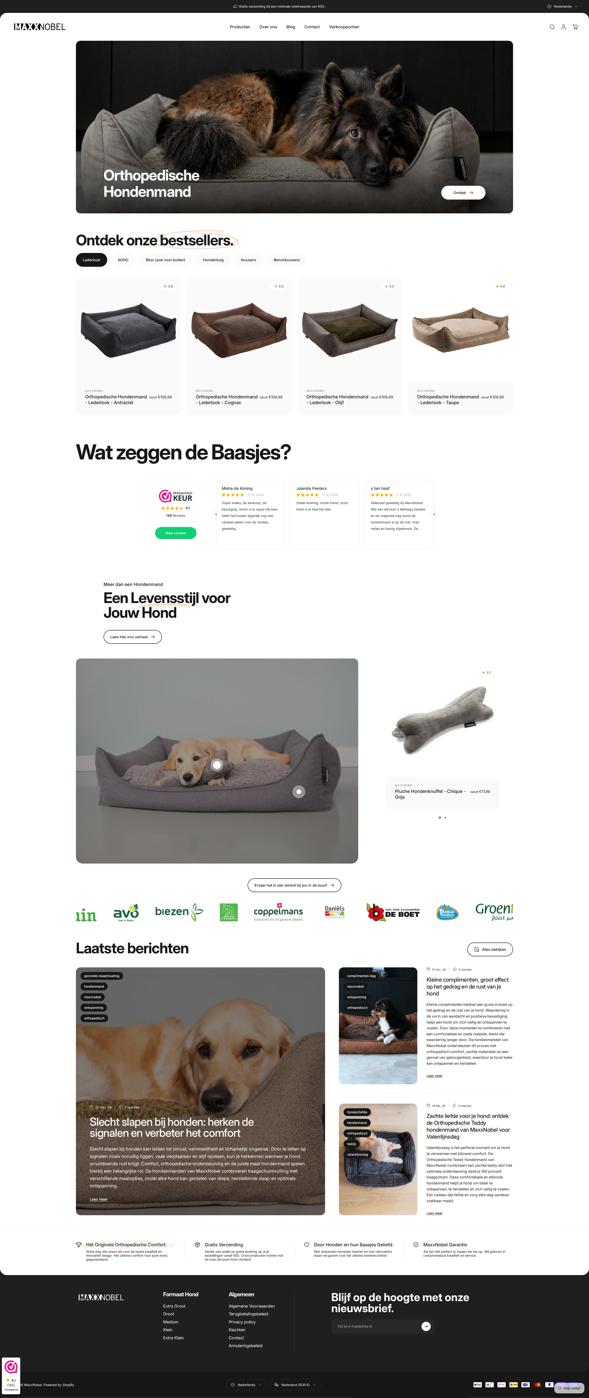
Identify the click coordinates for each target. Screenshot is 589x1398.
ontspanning (93, 1007)
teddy (351, 1144)
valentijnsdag (357, 1154)
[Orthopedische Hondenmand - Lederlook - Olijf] (349, 330)
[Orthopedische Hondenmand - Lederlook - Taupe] (460, 330)
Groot (168, 1313)
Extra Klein (173, 1337)
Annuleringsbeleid (246, 1345)
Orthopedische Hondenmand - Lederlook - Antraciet (116, 399)
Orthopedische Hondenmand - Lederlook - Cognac (227, 399)
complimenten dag (361, 976)
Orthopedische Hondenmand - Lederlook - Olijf (337, 399)
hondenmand (94, 986)
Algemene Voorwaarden (252, 1306)
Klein (167, 1329)
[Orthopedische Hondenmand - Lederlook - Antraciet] (128, 330)
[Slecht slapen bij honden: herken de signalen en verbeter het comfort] (200, 1091)
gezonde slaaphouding (101, 976)
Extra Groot (174, 1306)
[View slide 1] (439, 817)
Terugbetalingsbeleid (248, 1313)
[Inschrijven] (426, 1326)
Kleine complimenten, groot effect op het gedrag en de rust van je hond (467, 986)
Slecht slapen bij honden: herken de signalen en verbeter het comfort (172, 1127)
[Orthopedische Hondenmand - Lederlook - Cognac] (239, 330)
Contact (236, 1337)
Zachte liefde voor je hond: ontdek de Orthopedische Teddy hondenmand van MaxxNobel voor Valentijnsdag (468, 1126)
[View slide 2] (445, 817)
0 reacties (131, 1107)
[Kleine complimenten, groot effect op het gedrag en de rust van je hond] (378, 1026)
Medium (171, 1322)
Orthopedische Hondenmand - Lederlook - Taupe (448, 399)
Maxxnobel (94, 390)
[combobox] (562, 6)
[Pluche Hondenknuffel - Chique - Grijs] (442, 720)
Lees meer (99, 1199)
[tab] (91, 260)
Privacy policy (242, 1322)
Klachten (237, 1329)
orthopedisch (94, 1018)
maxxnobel (92, 997)
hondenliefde (357, 1112)
